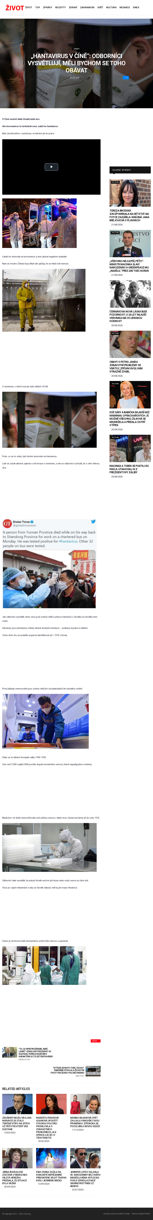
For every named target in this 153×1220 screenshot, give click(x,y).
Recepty (60, 7)
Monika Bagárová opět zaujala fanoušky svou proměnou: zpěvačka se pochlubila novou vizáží (85, 1122)
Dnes (136, 7)
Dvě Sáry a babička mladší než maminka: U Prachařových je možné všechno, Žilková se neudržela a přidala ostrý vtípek (129, 419)
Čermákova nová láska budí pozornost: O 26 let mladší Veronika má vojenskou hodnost (128, 316)
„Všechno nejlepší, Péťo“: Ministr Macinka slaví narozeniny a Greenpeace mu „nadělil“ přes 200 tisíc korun (129, 265)
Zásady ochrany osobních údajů (116, 1214)
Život (28, 7)
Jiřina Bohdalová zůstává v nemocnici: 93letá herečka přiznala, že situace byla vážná (14, 1178)
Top (37, 7)
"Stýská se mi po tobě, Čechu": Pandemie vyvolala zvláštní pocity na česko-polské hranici (67, 1072)
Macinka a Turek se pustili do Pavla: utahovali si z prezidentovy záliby (129, 469)
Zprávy (47, 7)
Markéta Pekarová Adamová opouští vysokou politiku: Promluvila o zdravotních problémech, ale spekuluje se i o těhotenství (47, 1127)
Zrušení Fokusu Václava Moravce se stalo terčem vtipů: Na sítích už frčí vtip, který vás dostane (16, 1123)
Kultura (111, 7)
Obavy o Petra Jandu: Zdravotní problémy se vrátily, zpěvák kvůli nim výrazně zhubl (126, 366)
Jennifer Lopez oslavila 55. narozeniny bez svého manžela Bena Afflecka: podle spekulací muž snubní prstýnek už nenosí (85, 1179)
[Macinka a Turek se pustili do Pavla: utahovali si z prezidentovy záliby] (130, 448)
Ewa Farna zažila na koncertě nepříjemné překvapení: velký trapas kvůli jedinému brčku (51, 1176)
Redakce (125, 7)
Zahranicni (87, 7)
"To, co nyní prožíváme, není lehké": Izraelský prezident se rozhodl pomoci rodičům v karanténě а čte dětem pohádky (36, 1054)
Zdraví (73, 7)
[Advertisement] (49, 360)
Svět (100, 7)
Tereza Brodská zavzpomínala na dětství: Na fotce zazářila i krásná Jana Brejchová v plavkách (129, 215)
